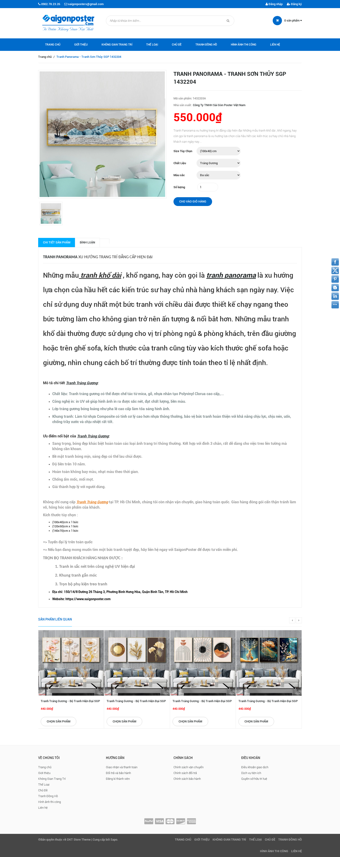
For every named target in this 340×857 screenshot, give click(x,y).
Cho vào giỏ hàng (192, 201)
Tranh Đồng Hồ (206, 44)
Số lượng (179, 187)
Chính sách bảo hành (187, 778)
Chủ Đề (177, 44)
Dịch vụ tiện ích (251, 773)
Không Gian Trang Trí (117, 44)
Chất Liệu (179, 163)
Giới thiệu (81, 44)
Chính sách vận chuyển (188, 767)
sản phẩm (292, 20)
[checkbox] (174, 592)
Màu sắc (179, 175)
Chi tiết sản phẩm (56, 242)
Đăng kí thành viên (118, 778)
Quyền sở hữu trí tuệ (254, 778)
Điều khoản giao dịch (254, 767)
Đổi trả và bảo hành (118, 773)
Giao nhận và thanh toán (121, 767)
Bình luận (87, 242)
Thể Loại (152, 44)
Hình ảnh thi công (243, 44)
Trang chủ (52, 44)
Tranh (49, 257)
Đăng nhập (275, 4)
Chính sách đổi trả (185, 773)
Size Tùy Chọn (182, 151)
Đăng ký (296, 4)
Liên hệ (275, 44)
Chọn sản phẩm (58, 721)
